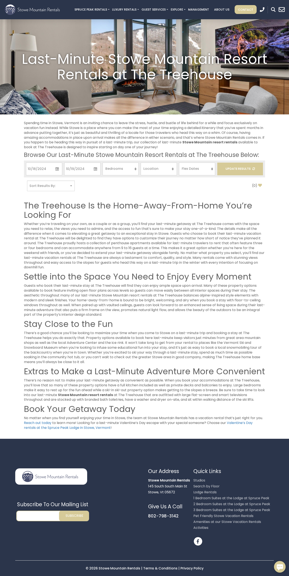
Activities (200, 527)
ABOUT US (221, 9)
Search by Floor (206, 486)
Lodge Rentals (205, 492)
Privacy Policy (192, 568)
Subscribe (74, 515)
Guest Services (154, 9)
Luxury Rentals (124, 9)
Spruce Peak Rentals (90, 9)
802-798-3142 (163, 516)
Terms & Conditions (160, 568)
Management (198, 9)
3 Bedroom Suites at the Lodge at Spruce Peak (231, 509)
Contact (245, 9)
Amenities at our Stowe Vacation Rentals (227, 521)
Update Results (238, 169)
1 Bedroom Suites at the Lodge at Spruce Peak (231, 498)
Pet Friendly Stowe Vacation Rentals (223, 515)
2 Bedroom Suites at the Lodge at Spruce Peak (231, 504)
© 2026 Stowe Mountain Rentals (113, 568)
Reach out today (37, 422)
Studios (199, 480)
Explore (177, 9)
